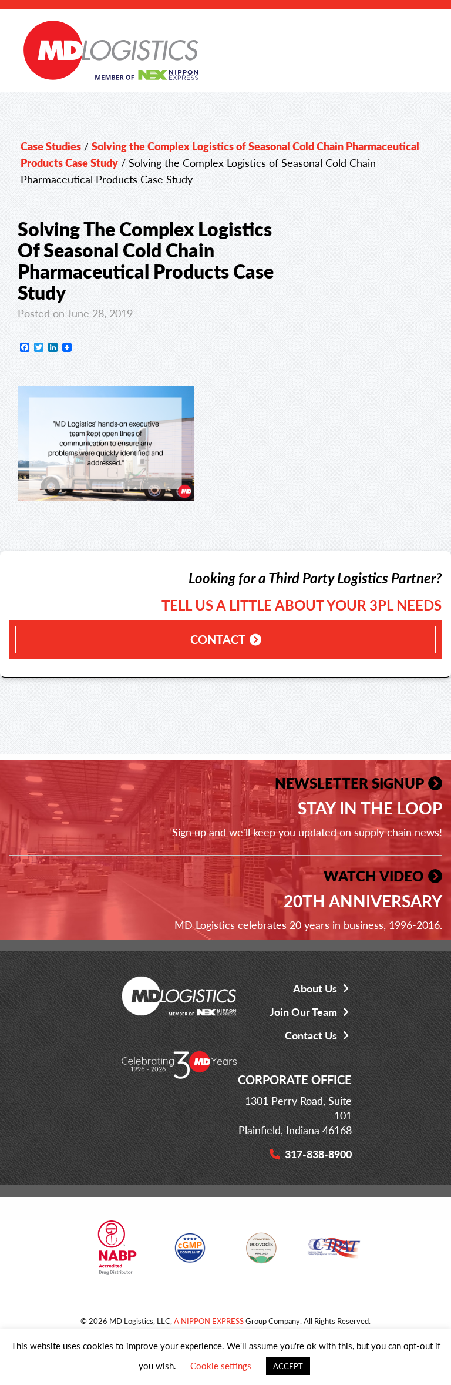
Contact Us (311, 1035)
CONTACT (217, 639)
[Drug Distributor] (117, 1252)
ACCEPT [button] (288, 1365)
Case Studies (51, 146)
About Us (315, 988)
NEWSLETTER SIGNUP (349, 783)
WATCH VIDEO (374, 876)
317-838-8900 (318, 1153)
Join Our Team (303, 1011)
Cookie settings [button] (220, 1365)
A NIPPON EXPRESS (209, 1320)
